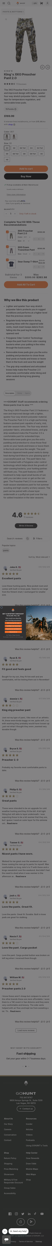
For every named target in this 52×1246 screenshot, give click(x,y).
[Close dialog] (2, 607)
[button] (13, 623)
